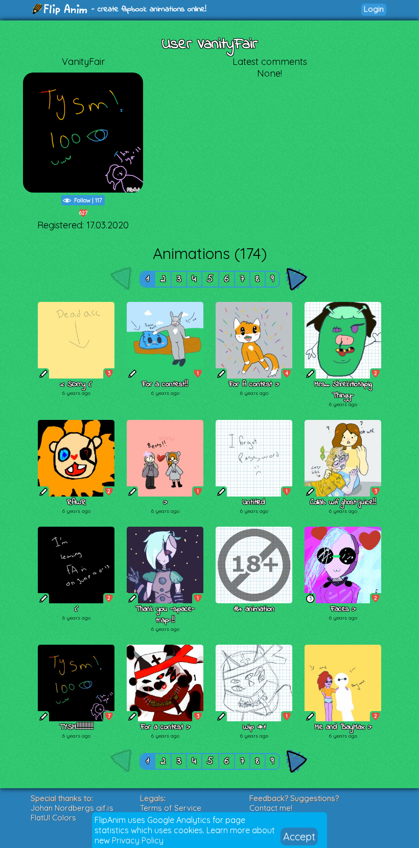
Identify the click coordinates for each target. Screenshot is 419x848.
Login (374, 9)
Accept (299, 836)
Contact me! (270, 808)
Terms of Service (170, 808)
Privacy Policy (138, 840)
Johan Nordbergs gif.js (72, 808)
